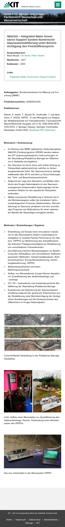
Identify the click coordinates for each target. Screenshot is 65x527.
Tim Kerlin (25, 55)
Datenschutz (35, 519)
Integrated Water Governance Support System (33, 77)
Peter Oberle (38, 55)
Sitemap (29, 523)
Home (9, 519)
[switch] (46, 4)
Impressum (20, 519)
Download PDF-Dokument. (42, 130)
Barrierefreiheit (51, 519)
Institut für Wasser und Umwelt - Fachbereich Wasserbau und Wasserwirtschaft (31, 7)
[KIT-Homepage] (11, 4)
